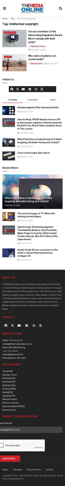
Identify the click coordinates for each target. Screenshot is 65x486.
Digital (8, 56)
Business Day (9, 385)
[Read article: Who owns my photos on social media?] (14, 62)
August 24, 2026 (25, 260)
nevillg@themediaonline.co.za (17, 344)
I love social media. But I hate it (33, 153)
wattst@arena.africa (12, 354)
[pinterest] (29, 89)
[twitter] (17, 89)
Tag (12, 19)
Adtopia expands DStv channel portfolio (38, 107)
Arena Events (9, 410)
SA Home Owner (10, 403)
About (5, 469)
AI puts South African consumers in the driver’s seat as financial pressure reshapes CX (37, 253)
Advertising (10, 32)
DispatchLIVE (8, 396)
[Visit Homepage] (32, 8)
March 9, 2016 (52, 64)
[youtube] (23, 89)
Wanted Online (9, 399)
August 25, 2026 (13, 205)
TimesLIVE (7, 371)
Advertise (17, 469)
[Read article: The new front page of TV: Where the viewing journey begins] (8, 216)
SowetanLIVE (9, 378)
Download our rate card (14, 358)
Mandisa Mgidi (36, 64)
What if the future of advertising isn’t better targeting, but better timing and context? (28, 200)
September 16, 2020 (38, 50)
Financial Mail (9, 388)
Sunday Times (9, 375)
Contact (49, 469)
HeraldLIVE (7, 392)
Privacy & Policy (34, 469)
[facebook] (12, 89)
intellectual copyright (26, 19)
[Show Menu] (4, 8)
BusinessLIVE (9, 381)
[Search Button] (60, 8)
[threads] (42, 89)
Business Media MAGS (13, 406)
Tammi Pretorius (37, 46)
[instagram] (36, 89)
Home (5, 19)
